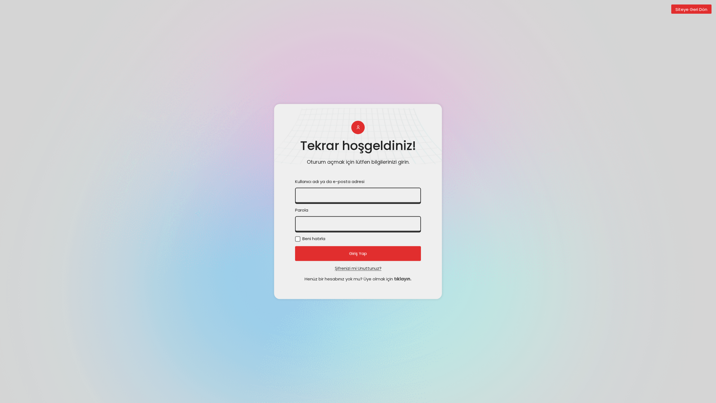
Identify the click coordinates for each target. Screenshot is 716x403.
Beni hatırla (313, 239)
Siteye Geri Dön (691, 9)
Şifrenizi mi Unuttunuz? (358, 268)
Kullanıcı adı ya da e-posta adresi (329, 182)
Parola (301, 210)
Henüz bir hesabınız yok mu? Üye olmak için (358, 279)
